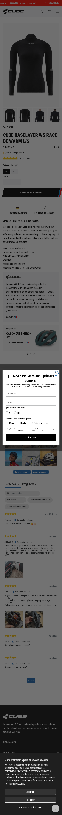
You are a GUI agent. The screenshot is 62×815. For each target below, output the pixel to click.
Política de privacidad (15, 783)
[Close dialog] (56, 373)
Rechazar (30, 799)
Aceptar (30, 791)
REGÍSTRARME (31, 437)
